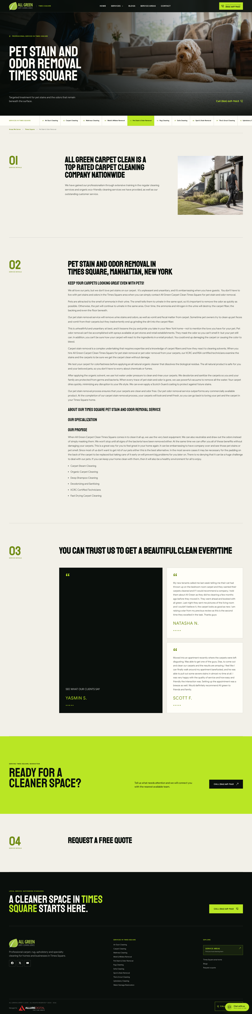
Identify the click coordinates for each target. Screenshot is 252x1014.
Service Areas (148, 6)
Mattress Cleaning (91, 120)
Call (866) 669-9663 (227, 101)
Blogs (131, 6)
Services (116, 6)
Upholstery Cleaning (121, 981)
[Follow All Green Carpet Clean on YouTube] (27, 963)
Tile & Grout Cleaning (225, 120)
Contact (166, 6)
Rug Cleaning (163, 120)
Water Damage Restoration (123, 985)
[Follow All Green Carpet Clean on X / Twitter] (20, 963)
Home (103, 6)
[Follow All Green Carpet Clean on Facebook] (12, 963)
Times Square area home (212, 960)
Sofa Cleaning (181, 120)
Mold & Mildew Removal (115, 120)
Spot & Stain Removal (202, 120)
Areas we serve (15, 129)
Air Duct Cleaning (50, 120)
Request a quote (209, 968)
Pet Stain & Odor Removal (141, 120)
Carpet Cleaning (70, 120)
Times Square (30, 129)
